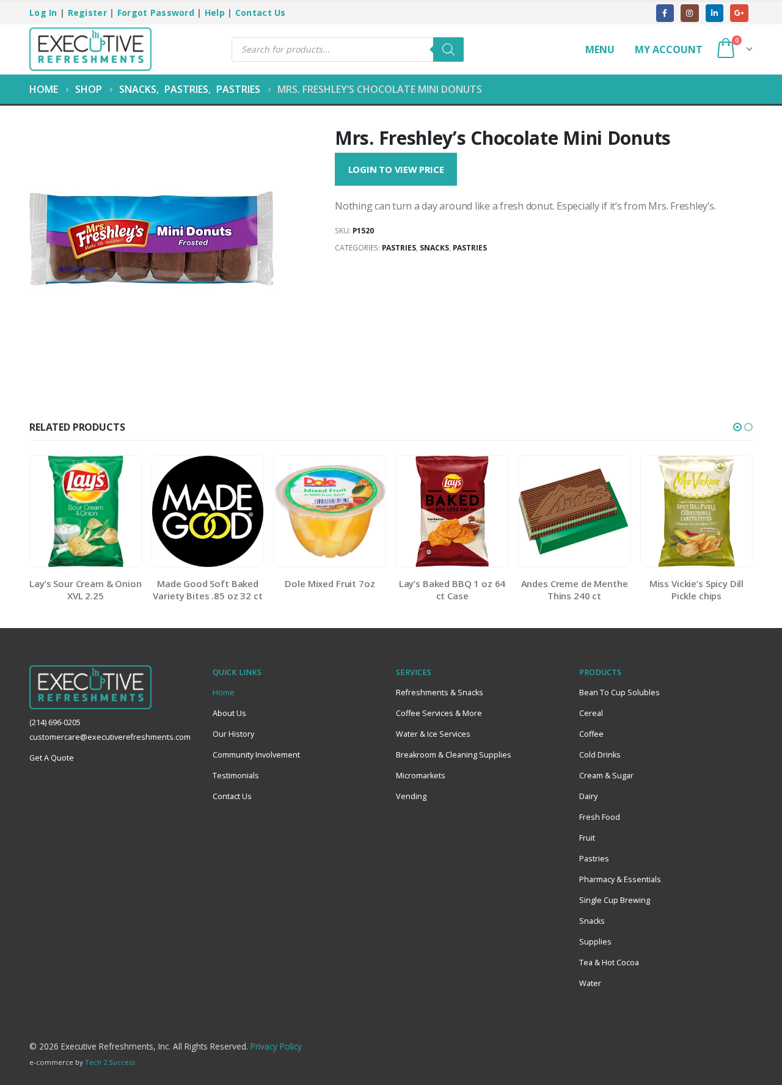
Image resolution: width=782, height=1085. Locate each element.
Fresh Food (599, 817)
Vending (411, 796)
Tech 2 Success (110, 1062)
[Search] (448, 49)
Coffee (591, 734)
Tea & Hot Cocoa (609, 962)
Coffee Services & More (439, 713)
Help (215, 12)
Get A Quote (51, 758)
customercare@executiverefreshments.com (110, 737)
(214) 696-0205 (55, 722)
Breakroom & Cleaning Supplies (453, 755)
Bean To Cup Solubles (619, 692)
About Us (229, 713)
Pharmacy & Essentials (620, 879)
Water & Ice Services (433, 734)
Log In (43, 12)
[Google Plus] (739, 13)
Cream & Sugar (606, 775)
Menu (600, 49)
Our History (233, 734)
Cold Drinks (600, 755)
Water (590, 983)
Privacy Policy (276, 1046)
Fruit (587, 838)
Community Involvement (256, 755)
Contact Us (260, 12)
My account (669, 49)
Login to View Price (396, 169)
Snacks (434, 248)
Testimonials (236, 775)
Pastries (399, 248)
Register (87, 12)
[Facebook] (665, 13)
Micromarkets (420, 775)
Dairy (588, 796)
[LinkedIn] (714, 13)
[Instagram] (689, 13)
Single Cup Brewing (614, 900)
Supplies (595, 942)
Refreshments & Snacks (439, 692)
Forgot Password (155, 12)
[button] (737, 427)
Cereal (591, 713)
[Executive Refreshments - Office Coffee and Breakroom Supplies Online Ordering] (90, 49)
